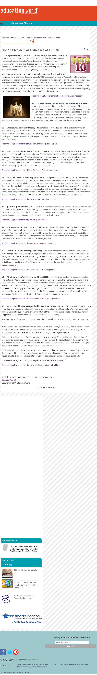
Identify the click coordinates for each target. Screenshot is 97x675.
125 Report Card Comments (25, 570)
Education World (8, 380)
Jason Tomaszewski (18, 377)
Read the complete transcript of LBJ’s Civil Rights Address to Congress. (30, 170)
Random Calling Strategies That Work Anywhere (33, 664)
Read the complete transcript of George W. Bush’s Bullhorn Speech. (29, 199)
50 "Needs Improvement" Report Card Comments (24, 596)
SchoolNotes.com (6, 672)
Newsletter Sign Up (22, 23)
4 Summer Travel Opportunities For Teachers (32, 667)
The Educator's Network (21, 672)
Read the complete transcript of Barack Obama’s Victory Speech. (28, 269)
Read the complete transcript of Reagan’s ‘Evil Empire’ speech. (57, 96)
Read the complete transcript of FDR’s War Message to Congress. (29, 243)
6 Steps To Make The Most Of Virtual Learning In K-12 (70, 664)
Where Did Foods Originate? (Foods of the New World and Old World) (26, 585)
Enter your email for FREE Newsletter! (72, 637)
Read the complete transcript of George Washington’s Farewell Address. (31, 365)
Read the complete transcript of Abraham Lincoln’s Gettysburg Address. (31, 298)
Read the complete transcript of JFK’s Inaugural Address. (25, 220)
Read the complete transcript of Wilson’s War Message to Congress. (29, 144)
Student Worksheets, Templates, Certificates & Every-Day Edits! (24, 549)
